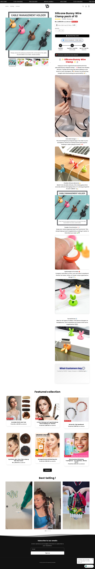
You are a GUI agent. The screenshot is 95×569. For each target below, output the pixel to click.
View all (47, 472)
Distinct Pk (45, 564)
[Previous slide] (7, 508)
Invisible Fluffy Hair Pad (18, 424)
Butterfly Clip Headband (76, 426)
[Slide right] (50, 62)
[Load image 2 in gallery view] (20, 62)
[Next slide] (88, 508)
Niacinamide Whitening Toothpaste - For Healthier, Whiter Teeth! (76, 462)
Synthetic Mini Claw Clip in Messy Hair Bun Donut (18, 461)
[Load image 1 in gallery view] (12, 62)
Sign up (47, 554)
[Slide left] (6, 62)
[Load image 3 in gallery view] (28, 62)
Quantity (57, 28)
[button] (83, 6)
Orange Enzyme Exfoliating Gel (47, 461)
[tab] (44, 532)
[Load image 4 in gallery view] (36, 62)
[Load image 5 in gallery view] (45, 62)
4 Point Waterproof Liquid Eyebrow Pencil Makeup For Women (47, 424)
